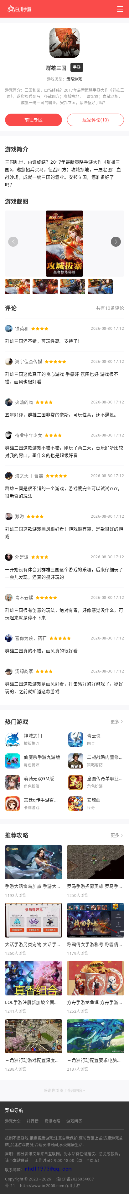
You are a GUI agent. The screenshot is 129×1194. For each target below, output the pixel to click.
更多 (115, 721)
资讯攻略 (52, 1121)
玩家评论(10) (95, 120)
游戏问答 (74, 1121)
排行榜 (33, 1121)
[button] (116, 242)
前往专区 (33, 120)
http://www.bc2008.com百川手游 (50, 1185)
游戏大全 (13, 1121)
